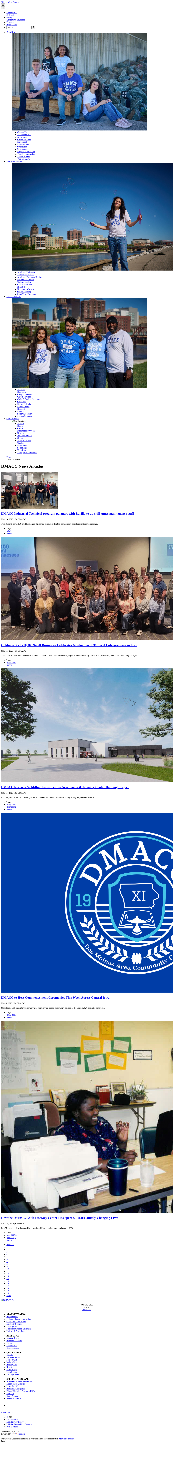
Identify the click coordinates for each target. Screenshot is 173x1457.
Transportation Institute (27, 452)
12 (7, 1274)
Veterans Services (13, 1398)
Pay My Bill (11, 1364)
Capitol (20, 443)
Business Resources (25, 279)
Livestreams (11, 1345)
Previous (10, 1244)
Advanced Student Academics (19, 1381)
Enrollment (22, 142)
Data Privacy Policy (15, 1422)
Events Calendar (24, 404)
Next (8, 1295)
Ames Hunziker (24, 440)
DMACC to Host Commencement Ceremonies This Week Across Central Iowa (55, 997)
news (9, 533)
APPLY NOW (7, 1412)
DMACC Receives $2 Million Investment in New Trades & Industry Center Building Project (65, 787)
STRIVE (10, 1393)
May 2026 (11, 662)
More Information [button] (66, 1439)
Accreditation (12, 1316)
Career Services (24, 397)
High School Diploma (15, 1384)
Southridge (22, 448)
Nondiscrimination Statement (18, 1329)
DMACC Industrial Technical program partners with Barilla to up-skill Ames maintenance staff (67, 513)
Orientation (22, 147)
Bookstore (21, 392)
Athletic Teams (12, 1338)
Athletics (21, 389)
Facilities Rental (13, 1357)
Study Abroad (12, 1396)
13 (7, 1276)
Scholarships (11, 1369)
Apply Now (11, 24)
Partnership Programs (15, 1389)
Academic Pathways (26, 272)
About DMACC (24, 134)
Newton (20, 433)
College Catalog (24, 282)
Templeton (21, 450)
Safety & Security (24, 414)
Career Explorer (24, 139)
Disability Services (14, 1324)
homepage (11, 807)
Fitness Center (23, 406)
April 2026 (11, 1235)
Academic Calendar (25, 275)
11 (7, 1271)
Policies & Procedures (15, 1331)
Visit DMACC (23, 159)
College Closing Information (18, 1319)
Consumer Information (16, 1321)
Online (20, 438)
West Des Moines (24, 435)
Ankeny (20, 423)
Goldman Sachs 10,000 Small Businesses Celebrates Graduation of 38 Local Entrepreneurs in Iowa (69, 645)
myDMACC (11, 12)
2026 (9, 531)
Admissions (22, 137)
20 (7, 1293)
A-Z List (10, 15)
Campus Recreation (25, 394)
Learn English (12, 1386)
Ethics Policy (12, 1419)
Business (10, 22)
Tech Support (12, 1372)
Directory (10, 1355)
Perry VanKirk (23, 445)
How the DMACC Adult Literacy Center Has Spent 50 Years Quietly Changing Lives (59, 1218)
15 (7, 1281)
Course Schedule (24, 284)
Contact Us (22, 132)
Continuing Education (15, 20)
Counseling (22, 401)
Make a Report (12, 1362)
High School (22, 287)
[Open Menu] (3, 5)
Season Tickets (12, 1348)
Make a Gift (11, 1360)
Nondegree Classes (25, 289)
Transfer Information (26, 154)
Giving (9, 17)
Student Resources (25, 416)
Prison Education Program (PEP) (20, 1391)
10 (7, 1269)
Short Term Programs (26, 294)
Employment (11, 1326)
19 (7, 1291)
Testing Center (12, 1374)
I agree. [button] (4, 1441)
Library (20, 411)
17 (7, 1286)
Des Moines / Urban (26, 431)
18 (7, 1288)
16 (7, 1283)
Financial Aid (23, 144)
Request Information (26, 151)
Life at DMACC (13, 296)
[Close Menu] (3, 7)
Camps (9, 1343)
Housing (21, 409)
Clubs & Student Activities (28, 399)
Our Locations (12, 418)
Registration (22, 149)
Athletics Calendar (14, 1340)
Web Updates (12, 1427)
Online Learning (24, 292)
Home (9, 457)
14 (7, 1278)
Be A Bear (10, 32)
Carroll (20, 428)
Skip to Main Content (10, 2)
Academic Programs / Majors (29, 277)
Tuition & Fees (23, 156)
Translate (21, 1434)
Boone (20, 426)
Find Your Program (14, 161)
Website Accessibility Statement (20, 1424)
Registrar (10, 1367)
